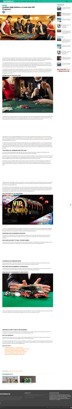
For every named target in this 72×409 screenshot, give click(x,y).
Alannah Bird (9, 11)
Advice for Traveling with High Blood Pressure (10, 383)
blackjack (44, 137)
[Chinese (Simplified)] (58, 69)
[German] (65, 69)
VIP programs (5, 228)
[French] (63, 69)
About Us (48, 407)
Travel (28, 1)
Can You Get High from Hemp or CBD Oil (26, 383)
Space (32, 1)
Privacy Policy (53, 407)
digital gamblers (34, 70)
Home (16, 1)
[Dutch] (60, 69)
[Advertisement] (27, 49)
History (36, 1)
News (20, 1)
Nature (24, 1)
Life (40, 1)
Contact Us (59, 407)
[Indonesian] (67, 69)
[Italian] (69, 69)
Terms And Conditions (65, 407)
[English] (61, 69)
